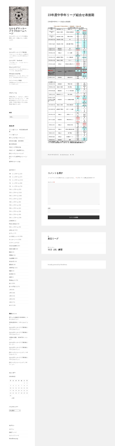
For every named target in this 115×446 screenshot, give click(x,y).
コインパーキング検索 (18, 82)
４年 (10, 299)
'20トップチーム (13, 208)
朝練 (10, 271)
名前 (49, 208)
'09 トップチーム (14, 174)
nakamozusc (65, 155)
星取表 (11, 264)
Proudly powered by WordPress (57, 264)
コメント (51, 182)
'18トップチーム (13, 202)
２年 (10, 293)
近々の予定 (12, 286)
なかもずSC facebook (18, 62)
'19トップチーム (13, 205)
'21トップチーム (13, 211)
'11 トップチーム (14, 180)
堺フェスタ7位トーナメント (17, 138)
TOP (10, 49)
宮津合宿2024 (13, 322)
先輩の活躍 (12, 249)
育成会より (12, 280)
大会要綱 (11, 258)
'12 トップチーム (14, 183)
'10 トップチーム (14, 177)
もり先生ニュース (14, 236)
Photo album (13, 224)
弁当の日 (11, 261)
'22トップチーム (13, 214)
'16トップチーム (13, 195)
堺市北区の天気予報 (18, 75)
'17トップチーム (13, 199)
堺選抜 (11, 255)
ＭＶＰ (11, 305)
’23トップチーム (13, 227)
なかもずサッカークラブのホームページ (18, 31)
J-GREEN (11, 221)
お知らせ (11, 230)
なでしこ (11, 233)
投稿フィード (13, 432)
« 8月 (13, 398)
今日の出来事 (13, 246)
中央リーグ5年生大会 (15, 147)
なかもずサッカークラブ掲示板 (18, 54)
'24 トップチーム (14, 217)
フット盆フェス (13, 134)
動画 (10, 252)
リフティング (13, 242)
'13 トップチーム (14, 186)
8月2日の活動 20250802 (16, 141)
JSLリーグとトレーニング (16, 153)
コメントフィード (14, 435)
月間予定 (11, 268)
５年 (10, 302)
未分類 (11, 274)
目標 (10, 277)
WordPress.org (13, 438)
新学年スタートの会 (14, 161)
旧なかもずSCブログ (18, 68)
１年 (10, 289)
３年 (10, 296)
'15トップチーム (13, 192)
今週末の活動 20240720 (16, 337)
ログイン (11, 429)
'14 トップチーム (14, 189)
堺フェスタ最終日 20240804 (17, 317)
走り (10, 283)
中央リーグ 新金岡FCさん (16, 150)
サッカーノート (13, 239)
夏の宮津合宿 (13, 144)
